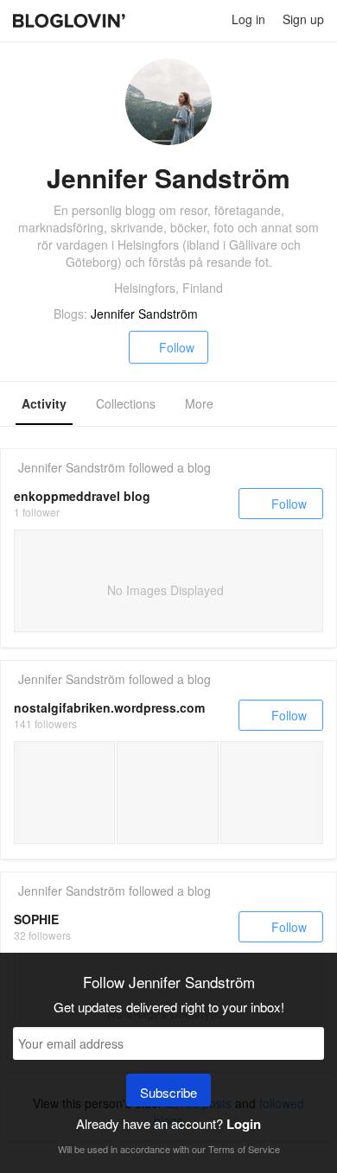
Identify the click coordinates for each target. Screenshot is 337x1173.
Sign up (303, 19)
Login (243, 1123)
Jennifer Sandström (144, 313)
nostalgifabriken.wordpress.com (109, 707)
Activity (44, 403)
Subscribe (168, 1092)
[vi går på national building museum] (167, 792)
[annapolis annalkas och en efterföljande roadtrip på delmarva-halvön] (64, 792)
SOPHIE (36, 919)
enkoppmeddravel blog (82, 495)
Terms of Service (244, 1149)
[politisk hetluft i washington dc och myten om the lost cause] (271, 792)
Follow (176, 347)
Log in (248, 19)
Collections (126, 403)
